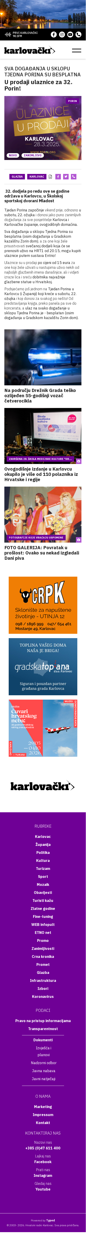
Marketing (43, 1106)
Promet (43, 964)
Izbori (43, 988)
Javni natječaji (43, 1078)
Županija (43, 844)
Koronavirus (43, 996)
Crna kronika (43, 956)
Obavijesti (43, 892)
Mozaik (43, 884)
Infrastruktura (43, 980)
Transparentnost (43, 1028)
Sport (43, 876)
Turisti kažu (42, 900)
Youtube (43, 1189)
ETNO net (43, 932)
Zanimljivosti (43, 948)
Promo (43, 940)
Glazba (17, 176)
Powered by (43, 1220)
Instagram (43, 1175)
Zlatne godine (43, 908)
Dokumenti (43, 1040)
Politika (43, 852)
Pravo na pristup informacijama (43, 1020)
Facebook (42, 1161)
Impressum (43, 1114)
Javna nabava (43, 1070)
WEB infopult (43, 924)
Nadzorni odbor (43, 1062)
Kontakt (43, 1122)
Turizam (43, 868)
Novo (13, 155)
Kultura (43, 860)
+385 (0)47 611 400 (42, 1148)
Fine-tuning (43, 916)
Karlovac (37, 176)
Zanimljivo (33, 155)
